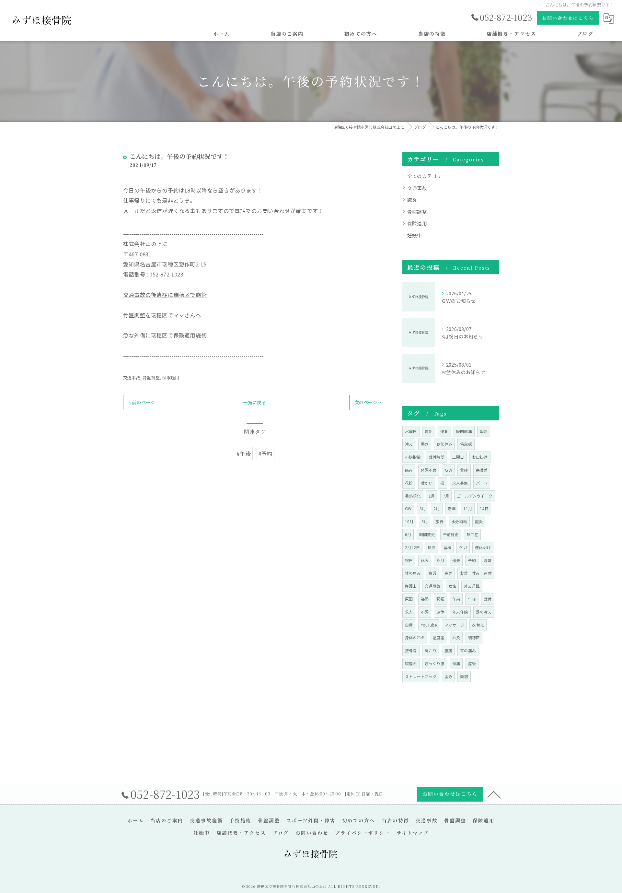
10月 (409, 521)
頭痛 (456, 663)
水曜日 (411, 431)
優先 (456, 560)
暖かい (427, 483)
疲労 (432, 573)
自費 (409, 625)
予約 (472, 560)
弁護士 (411, 586)
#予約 (265, 453)
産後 (472, 663)
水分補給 (459, 521)
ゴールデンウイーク (474, 496)
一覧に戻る (254, 402)
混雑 (487, 560)
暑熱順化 (413, 496)
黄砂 (464, 470)
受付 (487, 599)
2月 (436, 508)
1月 (432, 496)
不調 (425, 612)
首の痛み (468, 650)
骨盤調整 (151, 377)
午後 (472, 599)
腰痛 (448, 650)
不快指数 (413, 457)
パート (482, 483)
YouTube (429, 625)
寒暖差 (482, 470)
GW (408, 508)
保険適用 (170, 377)
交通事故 (131, 377)
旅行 (439, 521)
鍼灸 (412, 199)
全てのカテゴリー (427, 175)
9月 (424, 521)
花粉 (409, 483)
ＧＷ (448, 470)
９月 (440, 560)
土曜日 (458, 457)
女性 (452, 586)
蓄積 (447, 547)
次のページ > (367, 402)
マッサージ (454, 625)
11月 (467, 508)
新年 (451, 508)
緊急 (484, 431)
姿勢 (425, 599)
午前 (456, 599)
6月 (408, 534)
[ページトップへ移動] (494, 794)
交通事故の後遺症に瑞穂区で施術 (165, 295)
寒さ (448, 573)
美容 (464, 676)
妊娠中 (414, 235)
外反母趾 (472, 586)
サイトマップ (413, 832)
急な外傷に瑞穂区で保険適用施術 (165, 335)
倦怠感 (466, 444)
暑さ (425, 444)
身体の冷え (415, 637)
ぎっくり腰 (434, 663)
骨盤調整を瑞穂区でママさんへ (162, 315)
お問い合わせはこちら (568, 18)
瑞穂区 (474, 637)
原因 (409, 599)
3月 (423, 508)
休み (425, 560)
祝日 (409, 560)
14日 (484, 508)
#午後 (243, 453)
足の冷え (484, 612)
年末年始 (460, 612)
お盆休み (444, 444)
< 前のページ (141, 402)
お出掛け (480, 457)
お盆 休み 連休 (476, 573)
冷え (409, 444)
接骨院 (411, 650)
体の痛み (413, 573)
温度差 (438, 637)
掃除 (431, 547)
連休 (440, 612)
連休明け (483, 547)
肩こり (431, 650)
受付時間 (436, 457)
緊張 (440, 599)
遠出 (428, 431)
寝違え (411, 663)
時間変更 (427, 534)
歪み (448, 676)
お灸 (456, 637)
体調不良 (429, 470)
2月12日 (412, 547)
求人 (409, 612)
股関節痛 (464, 431)
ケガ (463, 547)
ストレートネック (421, 676)
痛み (409, 470)
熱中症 (472, 534)
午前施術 (451, 534)
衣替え (478, 625)
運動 (444, 431)
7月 (446, 496)
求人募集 (460, 483)
